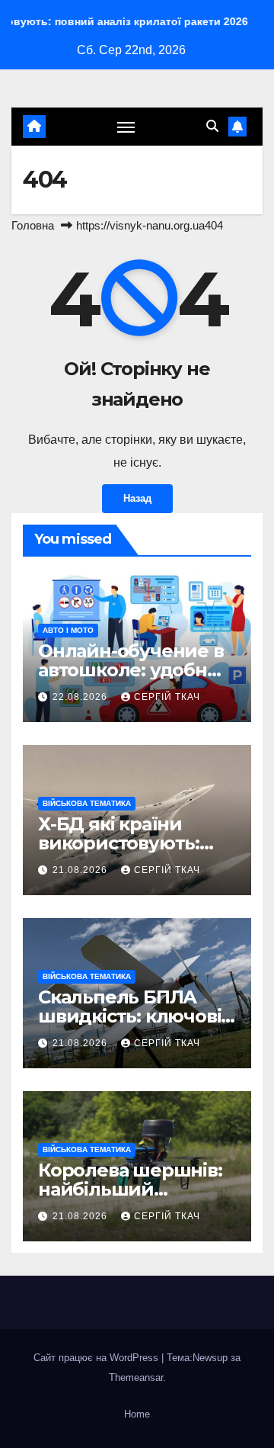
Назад (137, 498)
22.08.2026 (81, 697)
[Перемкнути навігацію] (126, 126)
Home (137, 1414)
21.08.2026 (81, 870)
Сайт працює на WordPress (97, 1357)
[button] (212, 126)
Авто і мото (68, 630)
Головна (32, 225)
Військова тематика (87, 803)
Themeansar (136, 1377)
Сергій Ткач (167, 697)
